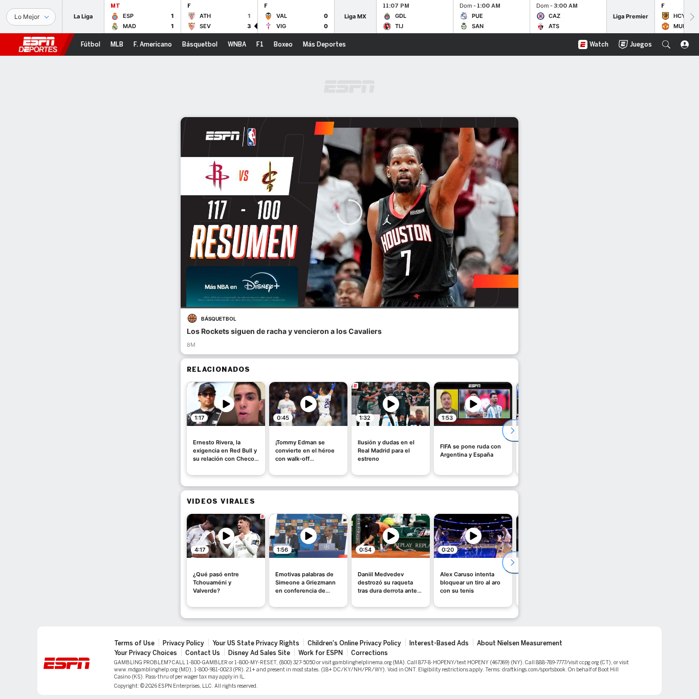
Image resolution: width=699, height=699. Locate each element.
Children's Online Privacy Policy (354, 643)
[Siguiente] (691, 16)
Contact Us (202, 653)
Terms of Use (134, 643)
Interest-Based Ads (439, 643)
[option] (226, 428)
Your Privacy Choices (145, 653)
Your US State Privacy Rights (255, 643)
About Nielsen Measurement (519, 643)
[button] (666, 44)
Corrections (369, 653)
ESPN (37, 44)
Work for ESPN (320, 653)
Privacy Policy (183, 643)
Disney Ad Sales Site (259, 653)
